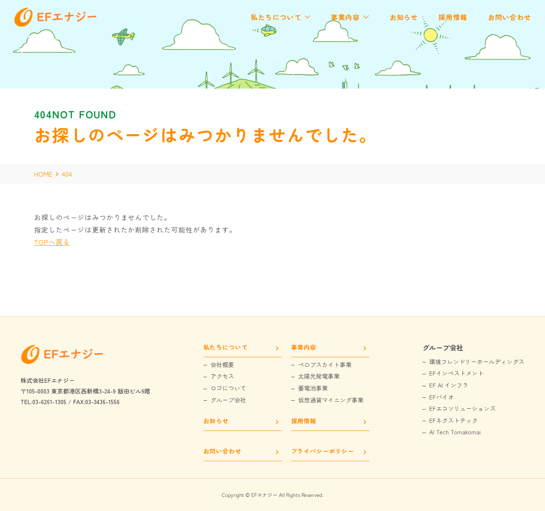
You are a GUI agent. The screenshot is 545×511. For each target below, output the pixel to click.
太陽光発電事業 (319, 376)
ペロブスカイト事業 (325, 365)
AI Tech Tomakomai (455, 432)
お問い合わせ (222, 451)
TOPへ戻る (52, 242)
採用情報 (303, 421)
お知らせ (216, 421)
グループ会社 (228, 400)
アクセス (222, 376)
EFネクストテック (453, 420)
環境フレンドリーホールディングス (477, 362)
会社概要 (222, 365)
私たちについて (226, 347)
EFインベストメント (456, 373)
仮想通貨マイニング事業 (331, 400)
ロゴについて (228, 388)
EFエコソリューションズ (462, 409)
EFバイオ (441, 397)
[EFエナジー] (56, 25)
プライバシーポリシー (322, 451)
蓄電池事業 (313, 388)
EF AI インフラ (448, 385)
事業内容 (303, 347)
